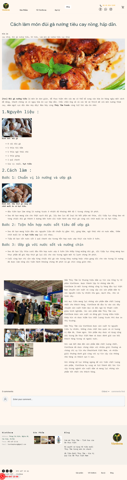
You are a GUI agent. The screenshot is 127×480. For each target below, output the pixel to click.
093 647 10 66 (13, 442)
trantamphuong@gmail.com (17, 444)
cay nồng (6, 37)
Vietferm (19, 474)
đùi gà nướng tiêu (20, 37)
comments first (118, 391)
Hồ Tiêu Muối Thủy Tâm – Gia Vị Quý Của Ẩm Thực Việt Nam (79, 454)
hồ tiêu (34, 37)
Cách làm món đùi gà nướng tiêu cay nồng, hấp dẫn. (63, 24)
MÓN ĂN (5, 34)
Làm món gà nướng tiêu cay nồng (55, 37)
